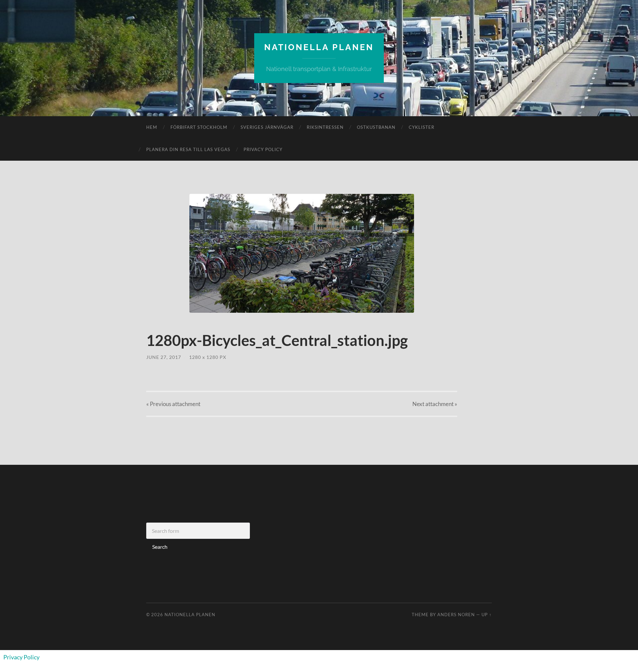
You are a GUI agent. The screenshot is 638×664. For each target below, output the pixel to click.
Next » (434, 403)
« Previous (173, 403)
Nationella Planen (319, 47)
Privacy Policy (263, 149)
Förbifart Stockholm (198, 127)
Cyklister (421, 127)
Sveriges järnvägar (267, 127)
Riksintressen (325, 127)
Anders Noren (456, 614)
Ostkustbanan (376, 127)
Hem (151, 127)
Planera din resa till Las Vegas (188, 149)
